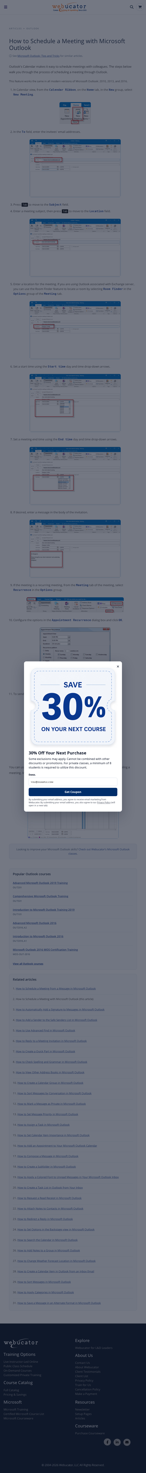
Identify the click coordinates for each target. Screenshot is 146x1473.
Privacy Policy (103, 802)
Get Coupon (73, 792)
